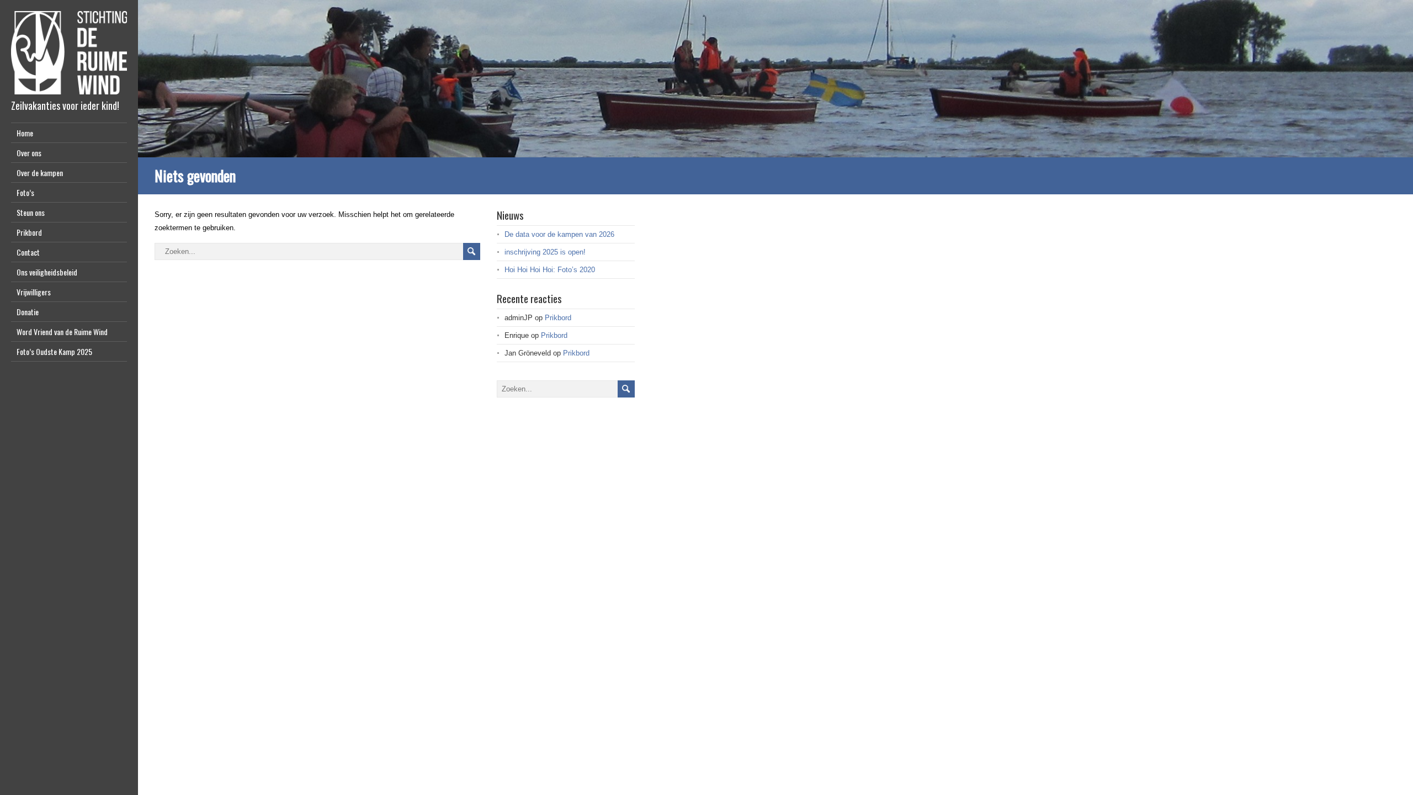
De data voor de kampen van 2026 (559, 234)
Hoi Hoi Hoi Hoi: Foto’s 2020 (549, 270)
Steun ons (31, 212)
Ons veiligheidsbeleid (47, 272)
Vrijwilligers (34, 292)
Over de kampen (40, 172)
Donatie (28, 311)
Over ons (29, 152)
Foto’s (25, 192)
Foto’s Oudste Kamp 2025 (54, 351)
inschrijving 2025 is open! (545, 252)
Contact (28, 252)
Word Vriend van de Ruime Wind (62, 331)
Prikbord (29, 232)
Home (25, 133)
